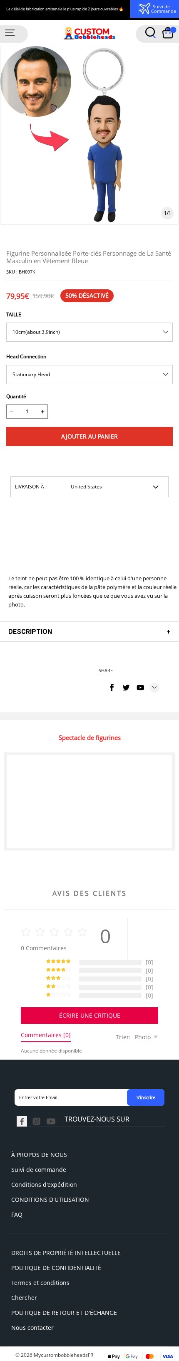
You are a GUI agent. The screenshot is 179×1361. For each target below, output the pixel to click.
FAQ (16, 1214)
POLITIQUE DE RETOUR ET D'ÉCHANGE (64, 1313)
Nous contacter (32, 1327)
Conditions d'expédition (44, 1184)
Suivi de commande (38, 1170)
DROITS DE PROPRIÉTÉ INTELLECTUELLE (66, 1253)
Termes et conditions (40, 1283)
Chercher (24, 1298)
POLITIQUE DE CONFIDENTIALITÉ (56, 1268)
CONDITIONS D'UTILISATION (50, 1199)
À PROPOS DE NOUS (39, 1155)
